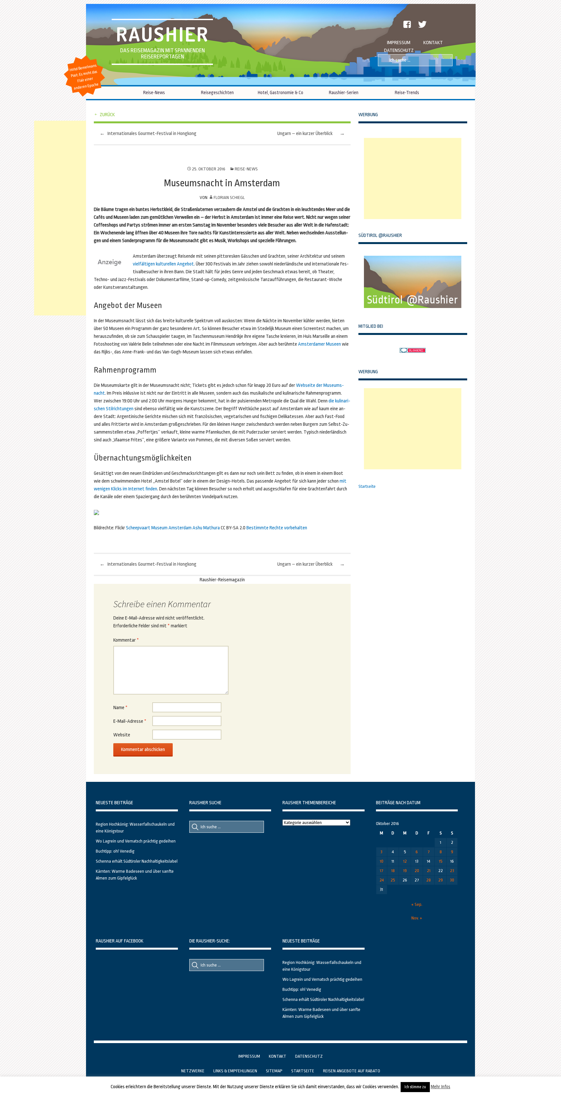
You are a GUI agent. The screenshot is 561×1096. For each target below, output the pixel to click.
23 (452, 870)
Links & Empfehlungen (235, 1070)
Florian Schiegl (229, 197)
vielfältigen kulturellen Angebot (163, 264)
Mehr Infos (440, 1086)
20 (417, 870)
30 (452, 880)
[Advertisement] (412, 178)
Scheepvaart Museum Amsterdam (159, 528)
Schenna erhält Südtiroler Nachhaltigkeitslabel (137, 861)
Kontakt (433, 42)
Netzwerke (193, 1070)
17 (381, 870)
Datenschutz (399, 50)
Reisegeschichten (217, 92)
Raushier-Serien (343, 92)
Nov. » (416, 918)
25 (393, 880)
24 (382, 880)
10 (381, 861)
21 (428, 870)
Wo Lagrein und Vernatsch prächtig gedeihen (136, 841)
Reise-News (154, 92)
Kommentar (126, 640)
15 (441, 861)
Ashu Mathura (206, 528)
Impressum (398, 42)
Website (121, 735)
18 (393, 870)
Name (120, 707)
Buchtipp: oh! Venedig (115, 851)
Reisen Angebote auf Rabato (351, 1070)
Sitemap (274, 1070)
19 (405, 870)
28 (428, 880)
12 (405, 861)
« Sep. (416, 904)
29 (440, 880)
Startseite (367, 486)
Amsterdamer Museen (319, 344)
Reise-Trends (407, 92)
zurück (107, 114)
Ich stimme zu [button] (415, 1087)
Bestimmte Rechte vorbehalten (276, 528)
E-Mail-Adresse (129, 721)
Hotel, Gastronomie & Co (280, 92)
